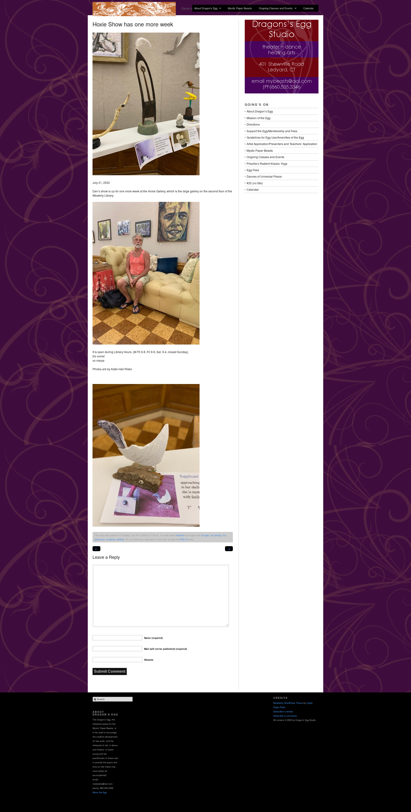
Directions (253, 124)
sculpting (110, 539)
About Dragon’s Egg (204, 8)
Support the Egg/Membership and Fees (272, 131)
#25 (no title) (255, 183)
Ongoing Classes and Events (275, 8)
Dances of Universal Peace (264, 176)
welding (120, 539)
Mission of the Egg (258, 118)
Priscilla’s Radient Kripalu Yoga (267, 163)
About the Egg (100, 792)
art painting (215, 535)
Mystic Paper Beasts (240, 8)
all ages (205, 535)
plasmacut (99, 539)
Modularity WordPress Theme (288, 703)
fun (224, 535)
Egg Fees (253, 170)
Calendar (308, 8)
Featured (180, 535)
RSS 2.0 (184, 539)
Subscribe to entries (283, 711)
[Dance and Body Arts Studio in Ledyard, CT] (134, 14)
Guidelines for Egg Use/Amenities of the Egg (275, 137)
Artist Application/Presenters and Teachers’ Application (282, 144)
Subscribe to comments (285, 715)
